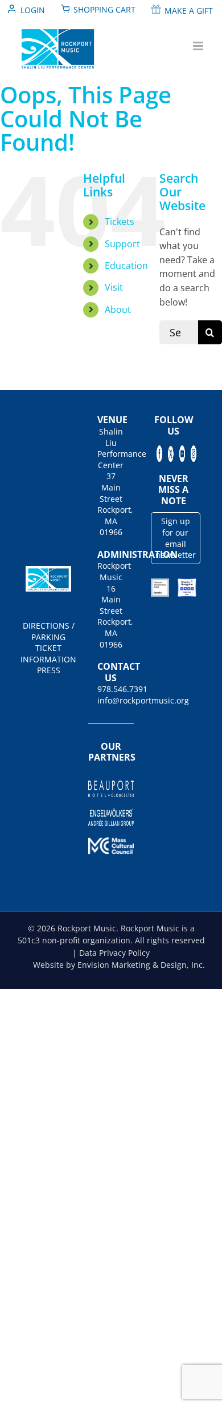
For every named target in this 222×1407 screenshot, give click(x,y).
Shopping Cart (104, 9)
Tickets (119, 221)
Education (126, 265)
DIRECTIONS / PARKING (49, 631)
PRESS (48, 670)
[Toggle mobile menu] (199, 46)
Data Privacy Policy (114, 952)
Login (32, 10)
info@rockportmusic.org (111, 700)
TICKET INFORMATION (48, 653)
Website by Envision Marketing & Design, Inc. (119, 964)
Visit (114, 287)
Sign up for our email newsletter (175, 538)
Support (122, 244)
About (118, 309)
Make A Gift (189, 10)
